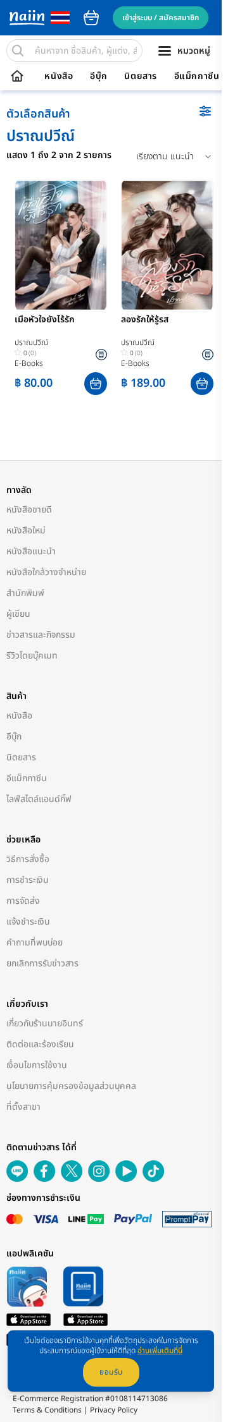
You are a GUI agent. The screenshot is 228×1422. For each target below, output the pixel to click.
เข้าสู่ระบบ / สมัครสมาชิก (160, 17)
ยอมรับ (111, 1372)
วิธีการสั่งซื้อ (27, 859)
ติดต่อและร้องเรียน (40, 1044)
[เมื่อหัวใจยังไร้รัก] (61, 245)
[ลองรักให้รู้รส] (167, 245)
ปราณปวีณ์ (31, 342)
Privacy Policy (113, 1410)
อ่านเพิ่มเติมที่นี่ (159, 1350)
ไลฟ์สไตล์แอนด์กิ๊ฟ (39, 799)
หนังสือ (58, 76)
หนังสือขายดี (29, 509)
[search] (17, 50)
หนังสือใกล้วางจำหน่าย (46, 572)
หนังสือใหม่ (26, 530)
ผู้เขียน (18, 614)
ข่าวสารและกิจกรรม (40, 634)
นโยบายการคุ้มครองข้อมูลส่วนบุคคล (71, 1086)
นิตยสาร (140, 76)
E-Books (29, 363)
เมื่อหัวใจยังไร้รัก (45, 320)
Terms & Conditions (47, 1410)
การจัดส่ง (23, 901)
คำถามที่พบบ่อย (34, 942)
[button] (95, 383)
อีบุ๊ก (99, 76)
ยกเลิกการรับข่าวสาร (42, 963)
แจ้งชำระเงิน (28, 921)
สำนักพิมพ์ (25, 593)
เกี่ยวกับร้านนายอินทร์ (44, 1023)
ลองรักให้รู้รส (144, 320)
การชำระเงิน (27, 880)
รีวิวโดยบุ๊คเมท (32, 655)
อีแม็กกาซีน (197, 76)
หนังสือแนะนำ (31, 551)
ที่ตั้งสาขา (23, 1107)
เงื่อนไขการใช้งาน (36, 1065)
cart (91, 17)
